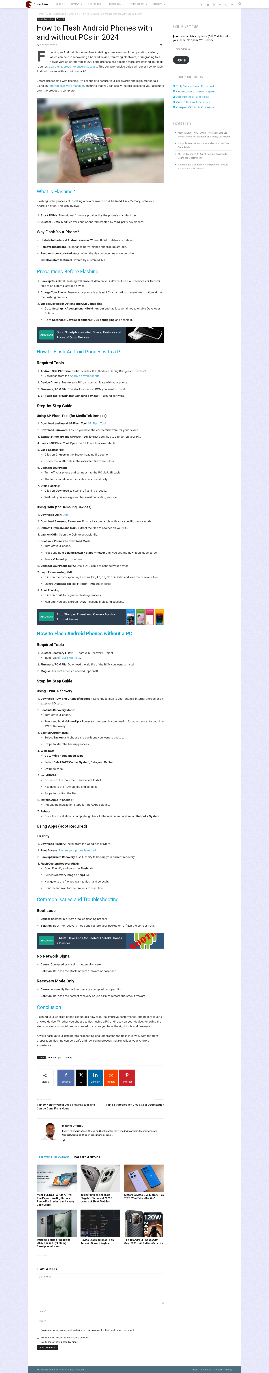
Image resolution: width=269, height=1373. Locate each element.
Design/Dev (115, 4)
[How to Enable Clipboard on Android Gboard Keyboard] (100, 1223)
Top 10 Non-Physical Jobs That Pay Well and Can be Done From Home (66, 1106)
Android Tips (54, 1057)
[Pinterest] (213, 4)
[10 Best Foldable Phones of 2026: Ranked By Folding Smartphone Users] (57, 1223)
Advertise (206, 1369)
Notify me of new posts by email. (59, 1341)
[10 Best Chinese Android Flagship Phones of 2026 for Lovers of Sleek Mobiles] (100, 1178)
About (195, 1369)
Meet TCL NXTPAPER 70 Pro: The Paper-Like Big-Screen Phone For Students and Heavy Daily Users (204, 134)
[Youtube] (232, 4)
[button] (240, 4)
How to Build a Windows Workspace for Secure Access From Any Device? (203, 166)
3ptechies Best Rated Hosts (192, 96)
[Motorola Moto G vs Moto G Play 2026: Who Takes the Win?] (144, 1178)
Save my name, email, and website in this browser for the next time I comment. (88, 1330)
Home (40, 13)
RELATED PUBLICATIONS (54, 1157)
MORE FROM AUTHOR (87, 1157)
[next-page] (45, 1253)
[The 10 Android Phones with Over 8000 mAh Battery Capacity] (144, 1223)
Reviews (75, 4)
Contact (218, 1369)
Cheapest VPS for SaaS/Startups (195, 107)
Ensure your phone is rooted (77, 850)
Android (73, 13)
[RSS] (220, 4)
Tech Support (137, 4)
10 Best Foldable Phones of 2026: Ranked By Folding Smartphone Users (53, 1243)
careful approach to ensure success (74, 66)
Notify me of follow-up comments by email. (65, 1337)
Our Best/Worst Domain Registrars (197, 91)
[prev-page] (39, 1253)
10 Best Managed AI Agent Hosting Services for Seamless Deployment (203, 156)
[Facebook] (201, 4)
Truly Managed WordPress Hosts (195, 86)
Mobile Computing (56, 13)
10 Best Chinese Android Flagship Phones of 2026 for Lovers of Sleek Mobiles (98, 1198)
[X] (226, 4)
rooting (68, 1057)
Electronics (94, 4)
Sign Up (181, 59)
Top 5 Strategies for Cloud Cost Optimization (135, 1104)
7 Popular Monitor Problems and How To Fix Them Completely (204, 145)
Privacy (228, 1369)
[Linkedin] (207, 4)
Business (157, 4)
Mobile (59, 4)
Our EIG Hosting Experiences (193, 102)
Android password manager (66, 85)
